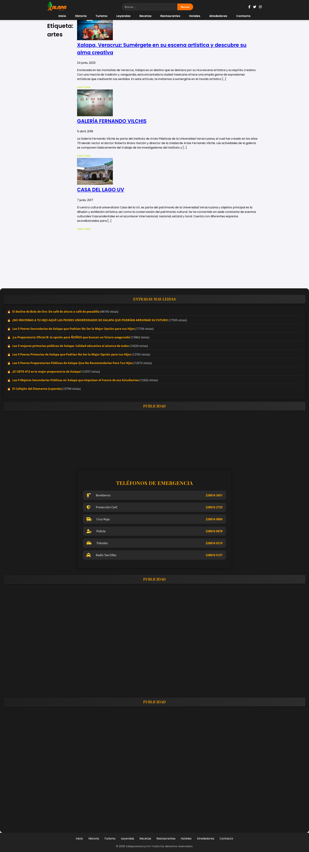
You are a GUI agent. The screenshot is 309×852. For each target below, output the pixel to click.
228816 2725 (214, 507)
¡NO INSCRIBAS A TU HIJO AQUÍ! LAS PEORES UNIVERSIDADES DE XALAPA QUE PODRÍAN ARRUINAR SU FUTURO (90, 320)
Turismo (101, 16)
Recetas (145, 16)
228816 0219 (214, 543)
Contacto (243, 16)
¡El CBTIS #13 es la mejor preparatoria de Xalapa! (46, 372)
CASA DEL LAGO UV (100, 189)
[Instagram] (260, 6)
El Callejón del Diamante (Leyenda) (37, 389)
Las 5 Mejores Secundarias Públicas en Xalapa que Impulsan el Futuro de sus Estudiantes (75, 380)
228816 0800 (214, 519)
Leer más (83, 87)
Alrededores (218, 16)
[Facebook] (249, 6)
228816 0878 (214, 531)
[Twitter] (254, 6)
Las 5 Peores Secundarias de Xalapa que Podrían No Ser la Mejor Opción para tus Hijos (73, 329)
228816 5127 (214, 555)
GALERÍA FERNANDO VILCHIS (111, 121)
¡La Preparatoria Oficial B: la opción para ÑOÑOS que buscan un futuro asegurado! (71, 337)
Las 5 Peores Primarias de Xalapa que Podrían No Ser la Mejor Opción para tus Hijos (71, 354)
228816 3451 (214, 495)
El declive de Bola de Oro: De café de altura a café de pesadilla (55, 312)
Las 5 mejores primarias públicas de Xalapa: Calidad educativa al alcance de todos (70, 346)
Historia (81, 16)
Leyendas (123, 16)
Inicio (62, 16)
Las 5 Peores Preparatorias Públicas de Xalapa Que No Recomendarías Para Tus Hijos (72, 363)
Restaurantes (170, 16)
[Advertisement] (154, 260)
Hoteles (194, 16)
